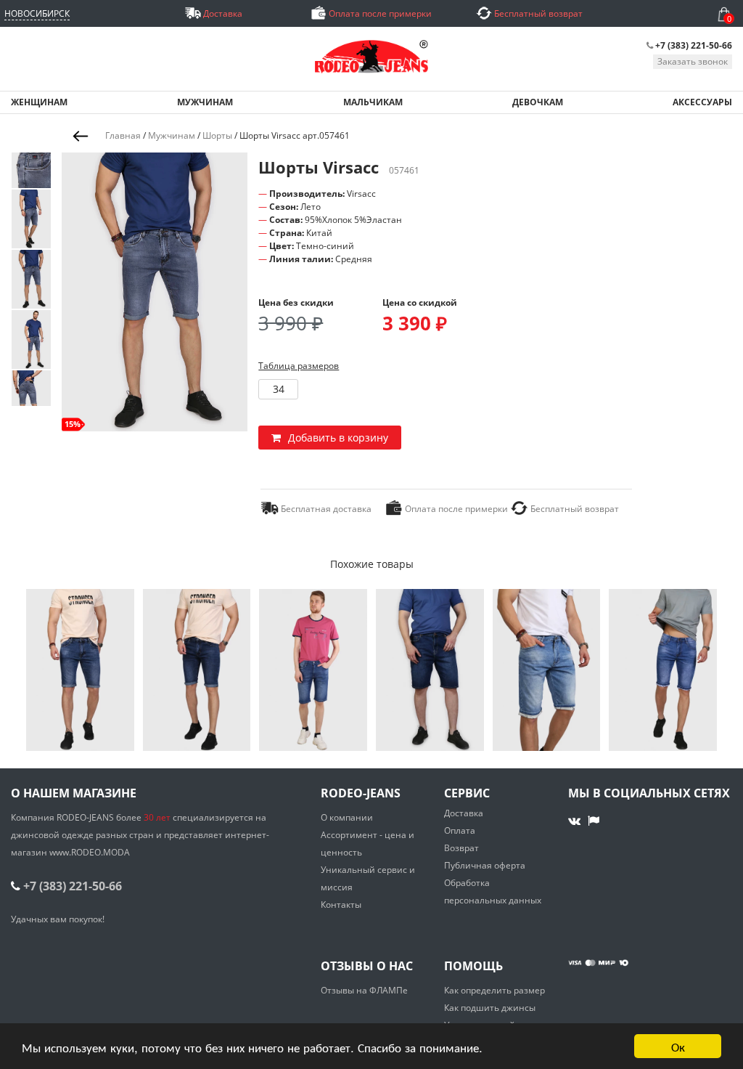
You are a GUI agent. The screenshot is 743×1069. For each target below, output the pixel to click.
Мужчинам (171, 135)
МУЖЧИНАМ (205, 102)
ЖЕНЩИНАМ (39, 102)
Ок (678, 1046)
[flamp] (593, 821)
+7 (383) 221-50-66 (693, 45)
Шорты (217, 135)
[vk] (575, 821)
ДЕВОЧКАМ (537, 102)
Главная (123, 135)
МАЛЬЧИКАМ (373, 102)
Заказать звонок (692, 61)
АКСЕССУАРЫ (702, 102)
